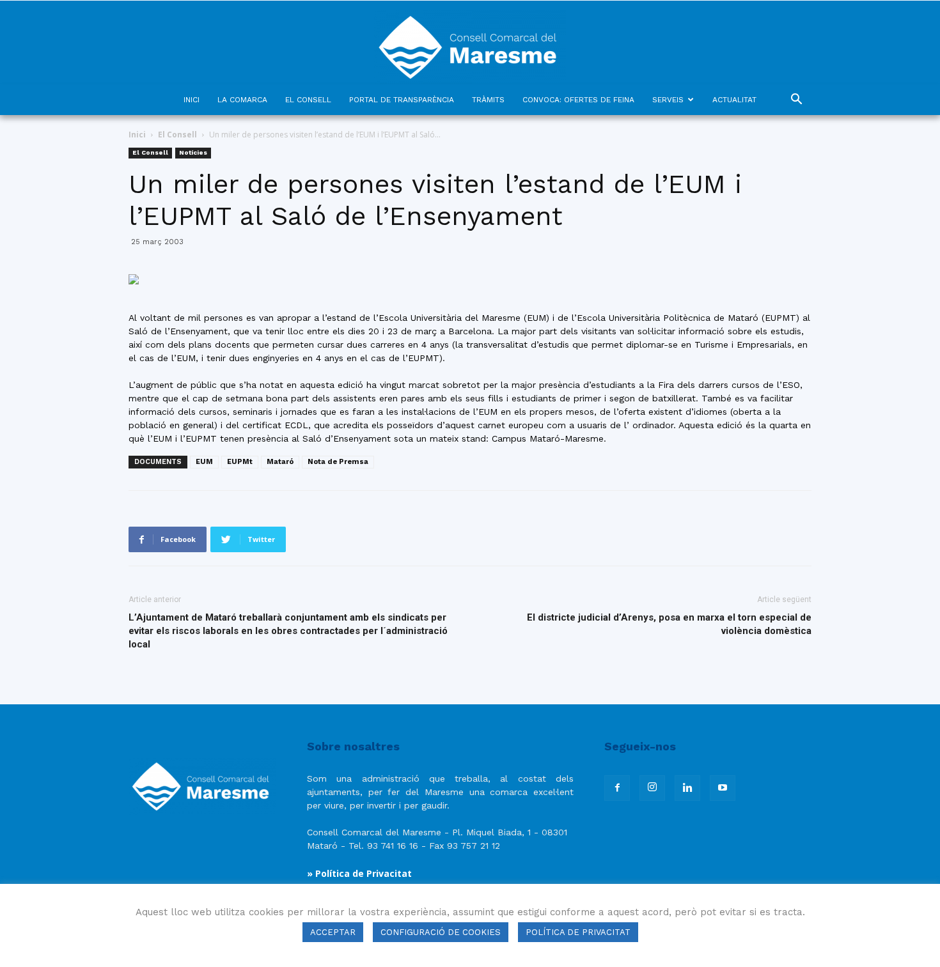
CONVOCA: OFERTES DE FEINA (578, 99)
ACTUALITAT (734, 99)
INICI (192, 99)
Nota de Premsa (338, 462)
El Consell (177, 134)
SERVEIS (668, 99)
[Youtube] (722, 788)
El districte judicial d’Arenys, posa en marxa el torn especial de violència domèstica (669, 624)
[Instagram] (652, 788)
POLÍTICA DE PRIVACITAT (578, 932)
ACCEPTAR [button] (333, 932)
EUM (204, 462)
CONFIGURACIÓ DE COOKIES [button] (440, 932)
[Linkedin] (687, 788)
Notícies (193, 152)
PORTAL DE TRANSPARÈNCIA (401, 99)
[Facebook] (617, 788)
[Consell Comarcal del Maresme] (470, 42)
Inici (137, 134)
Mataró (280, 462)
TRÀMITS (488, 99)
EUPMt (240, 462)
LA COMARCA (242, 99)
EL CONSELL (308, 99)
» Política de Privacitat (359, 873)
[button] (796, 101)
